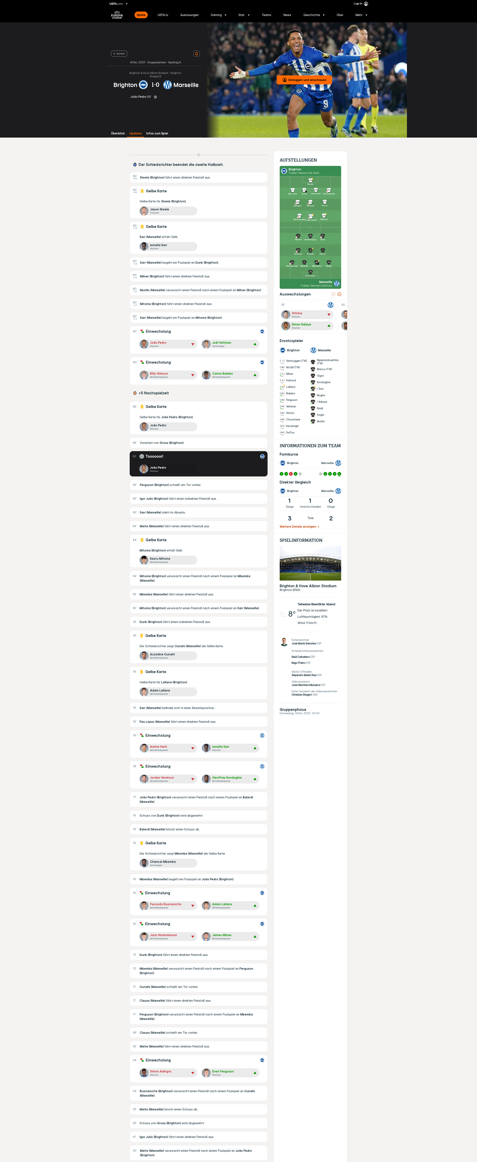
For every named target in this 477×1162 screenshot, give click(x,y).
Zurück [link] (120, 53)
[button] (218, 14)
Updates (135, 133)
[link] (141, 14)
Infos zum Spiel (157, 133)
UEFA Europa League (117, 15)
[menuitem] (142, 14)
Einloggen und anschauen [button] (307, 80)
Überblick (118, 133)
